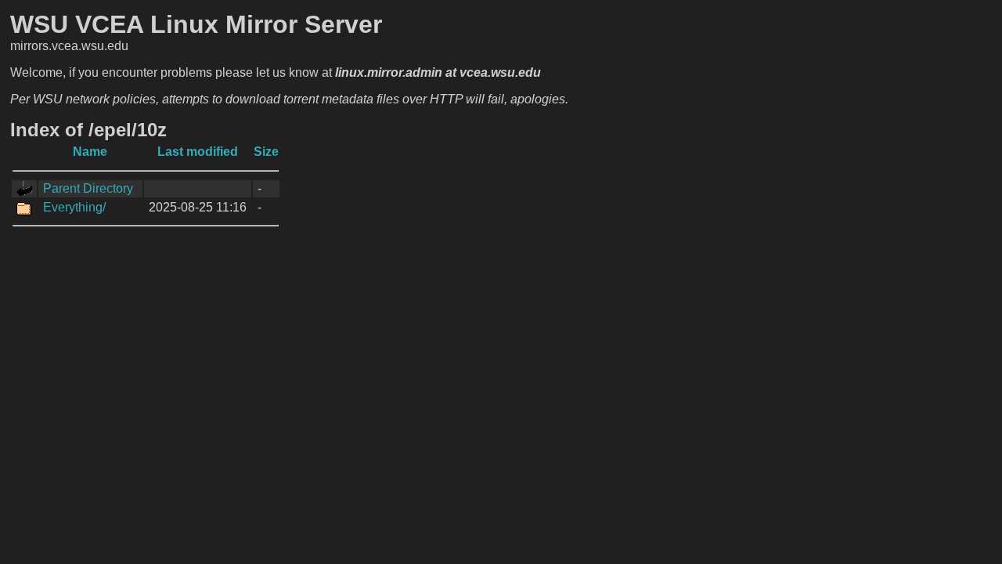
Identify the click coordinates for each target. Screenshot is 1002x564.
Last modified (197, 151)
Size (266, 151)
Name (90, 151)
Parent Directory (88, 188)
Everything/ (74, 207)
